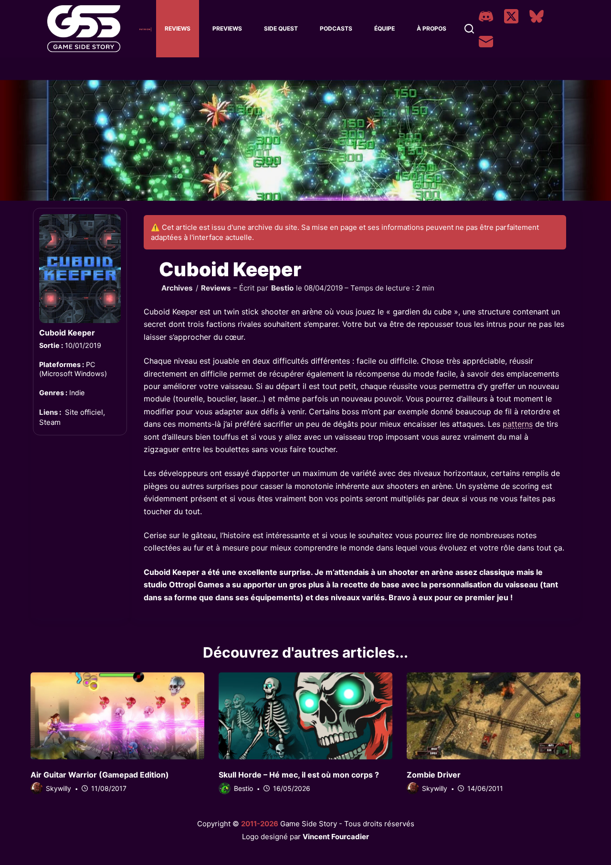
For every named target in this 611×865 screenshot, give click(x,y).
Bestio (282, 287)
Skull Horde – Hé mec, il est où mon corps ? (299, 774)
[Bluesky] (536, 16)
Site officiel (84, 412)
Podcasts (336, 28)
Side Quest (281, 28)
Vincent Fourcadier (336, 836)
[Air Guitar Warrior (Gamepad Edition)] (117, 715)
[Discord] (486, 16)
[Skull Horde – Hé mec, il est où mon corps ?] (305, 715)
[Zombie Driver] (493, 715)
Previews (227, 28)
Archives (177, 287)
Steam (50, 421)
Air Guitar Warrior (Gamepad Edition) (100, 774)
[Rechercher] (469, 28)
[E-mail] (486, 41)
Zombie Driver (434, 774)
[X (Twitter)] (511, 16)
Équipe (384, 28)
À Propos (431, 28)
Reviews (177, 28)
